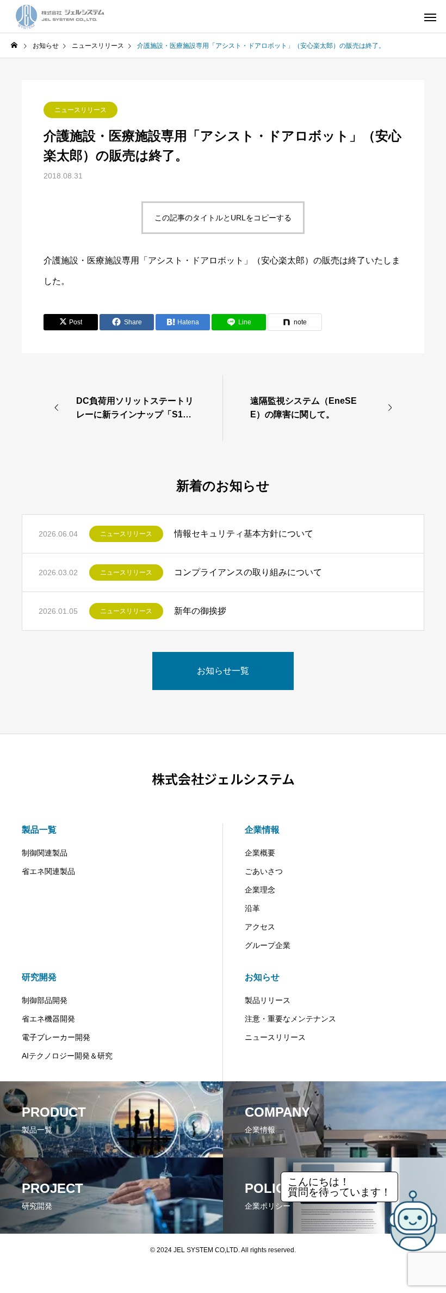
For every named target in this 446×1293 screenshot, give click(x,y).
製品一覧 (39, 829)
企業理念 (260, 889)
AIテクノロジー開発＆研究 (67, 1055)
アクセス (260, 926)
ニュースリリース (80, 110)
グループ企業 (267, 945)
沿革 (252, 908)
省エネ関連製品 (48, 871)
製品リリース (267, 1000)
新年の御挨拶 (200, 610)
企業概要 (260, 852)
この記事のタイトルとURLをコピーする (223, 217)
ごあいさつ (264, 871)
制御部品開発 (44, 1000)
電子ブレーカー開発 (56, 1037)
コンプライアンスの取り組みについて (248, 572)
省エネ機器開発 (48, 1018)
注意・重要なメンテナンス (290, 1018)
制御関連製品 (44, 852)
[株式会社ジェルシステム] (60, 16)
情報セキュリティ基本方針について (243, 533)
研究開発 (39, 977)
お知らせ (262, 977)
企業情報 (262, 829)
